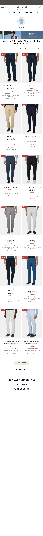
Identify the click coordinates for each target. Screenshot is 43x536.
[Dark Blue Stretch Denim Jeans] (32, 68)
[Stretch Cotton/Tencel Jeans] (10, 324)
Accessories (21, 389)
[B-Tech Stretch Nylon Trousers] (32, 170)
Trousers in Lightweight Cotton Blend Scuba (11, 289)
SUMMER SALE (11, 12)
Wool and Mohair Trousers (32, 136)
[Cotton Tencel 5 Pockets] (32, 271)
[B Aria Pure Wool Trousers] (10, 170)
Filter (6, 48)
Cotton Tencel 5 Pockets (32, 289)
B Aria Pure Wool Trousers (10, 187)
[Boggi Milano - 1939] (21, 7)
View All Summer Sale (21, 380)
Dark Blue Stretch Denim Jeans (32, 85)
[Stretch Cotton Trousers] (10, 68)
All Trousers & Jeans (29, 369)
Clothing (21, 384)
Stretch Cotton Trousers (11, 85)
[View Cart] (40, 7)
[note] (26, 48)
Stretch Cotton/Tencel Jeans (11, 341)
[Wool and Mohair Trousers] (32, 119)
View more (21, 363)
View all (21, 27)
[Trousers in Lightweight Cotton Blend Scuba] (10, 271)
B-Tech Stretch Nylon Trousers (32, 187)
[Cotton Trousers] (10, 221)
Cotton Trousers (10, 238)
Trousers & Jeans (26, 12)
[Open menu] (2, 7)
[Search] (36, 7)
